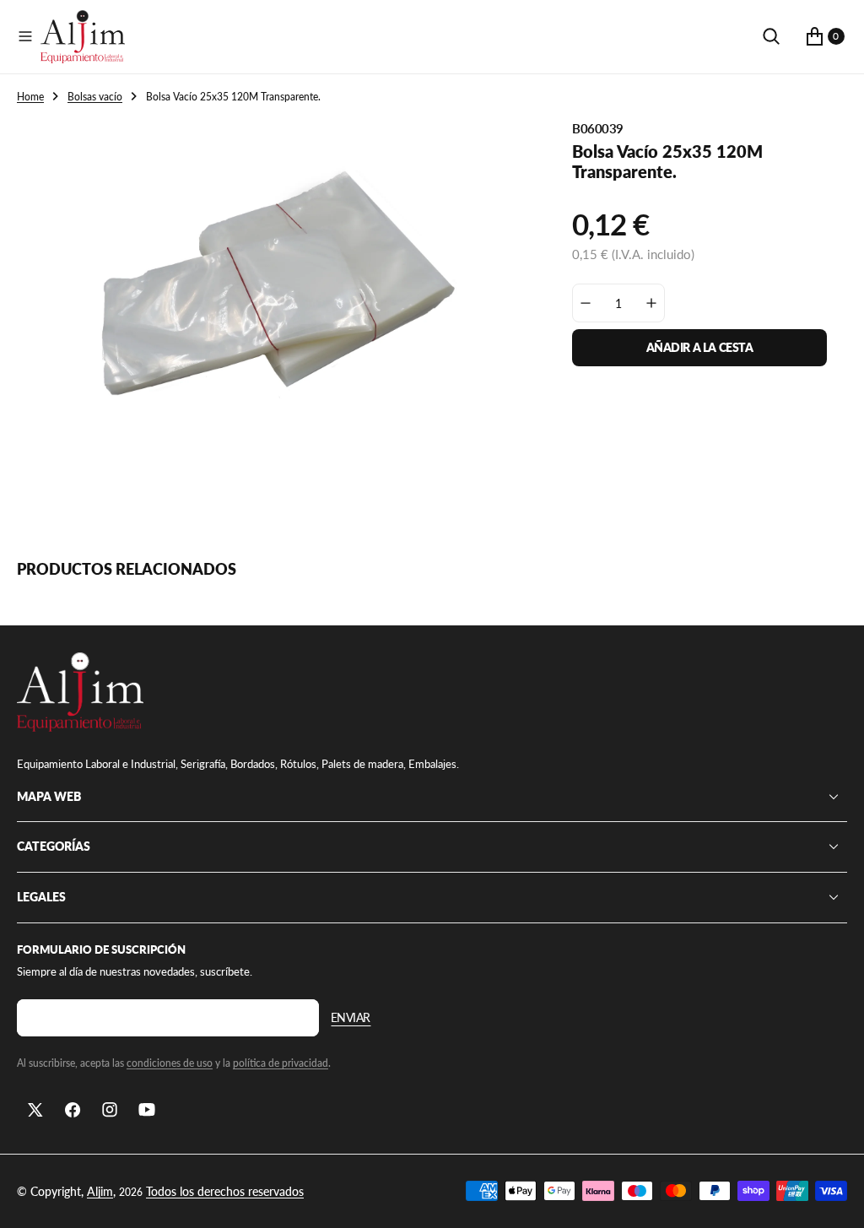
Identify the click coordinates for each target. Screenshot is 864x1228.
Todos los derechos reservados (225, 1191)
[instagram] (109, 1109)
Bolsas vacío (95, 96)
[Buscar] (771, 36)
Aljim (100, 1191)
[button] (25, 36)
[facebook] (72, 1109)
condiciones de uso (170, 1063)
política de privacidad (280, 1063)
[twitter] (35, 1109)
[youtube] (146, 1109)
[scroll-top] (835, 1199)
